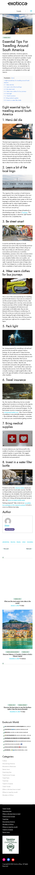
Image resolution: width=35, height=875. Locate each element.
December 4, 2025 (14, 658)
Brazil (19, 542)
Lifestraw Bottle (19, 488)
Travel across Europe (12, 652)
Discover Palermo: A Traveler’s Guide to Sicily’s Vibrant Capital (17, 655)
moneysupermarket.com (11, 412)
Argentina (5, 542)
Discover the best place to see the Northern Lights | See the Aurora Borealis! (17, 708)
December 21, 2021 (15, 711)
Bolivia (13, 542)
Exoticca (23, 658)
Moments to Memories (9, 766)
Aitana (7, 525)
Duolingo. (25, 212)
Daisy (22, 605)
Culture (4, 761)
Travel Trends (22, 705)
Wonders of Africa (7, 795)
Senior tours (6, 769)
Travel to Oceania (7, 784)
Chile (24, 542)
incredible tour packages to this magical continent (16, 504)
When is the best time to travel (11, 789)
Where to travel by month (10, 792)
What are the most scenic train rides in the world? (17, 602)
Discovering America (8, 764)
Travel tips (7, 37)
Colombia (30, 542)
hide (13, 78)
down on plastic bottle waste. (16, 500)
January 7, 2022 (15, 605)
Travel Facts (5, 778)
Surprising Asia (6, 772)
